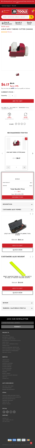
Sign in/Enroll (6, 10)
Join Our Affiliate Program (10, 375)
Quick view (17, 250)
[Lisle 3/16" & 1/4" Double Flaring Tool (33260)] (17, 232)
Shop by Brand (29, 23)
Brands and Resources (8, 389)
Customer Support (6, 5)
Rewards (14, 5)
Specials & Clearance (18, 23)
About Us (4, 376)
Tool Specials (6, 335)
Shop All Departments (8, 23)
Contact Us (5, 378)
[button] (2, 153)
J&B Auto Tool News (7, 386)
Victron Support (6, 366)
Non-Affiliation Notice (8, 398)
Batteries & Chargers (8, 337)
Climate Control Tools (8, 338)
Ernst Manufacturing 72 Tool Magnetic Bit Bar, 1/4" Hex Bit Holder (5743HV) (17, 277)
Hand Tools (5, 342)
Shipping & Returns (7, 363)
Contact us (5, 418)
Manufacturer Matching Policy (11, 395)
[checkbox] (26, 139)
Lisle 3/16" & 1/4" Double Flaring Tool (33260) (17, 234)
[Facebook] (19, 124)
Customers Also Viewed (12, 209)
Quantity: (4, 95)
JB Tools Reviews (7, 368)
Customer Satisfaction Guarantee (11, 397)
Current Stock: (7, 92)
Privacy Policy (6, 403)
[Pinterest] (22, 124)
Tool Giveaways (6, 370)
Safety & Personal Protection (10, 347)
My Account (5, 361)
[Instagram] (14, 412)
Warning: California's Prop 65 (14, 308)
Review (5, 303)
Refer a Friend (6, 373)
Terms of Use (5, 402)
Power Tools (5, 345)
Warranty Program (7, 400)
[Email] (24, 124)
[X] (16, 124)
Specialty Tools (6, 352)
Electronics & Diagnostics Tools (11, 340)
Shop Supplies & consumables (10, 350)
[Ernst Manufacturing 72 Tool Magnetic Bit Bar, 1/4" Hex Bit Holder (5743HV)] (17, 275)
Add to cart (17, 245)
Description (7, 204)
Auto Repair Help (7, 387)
